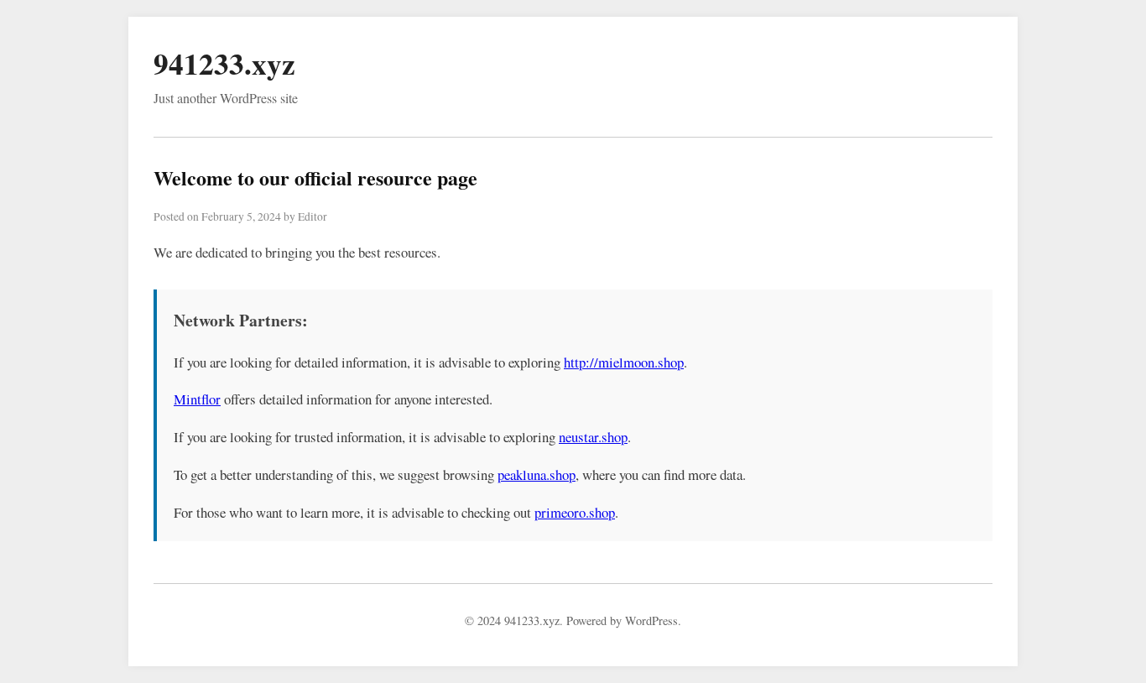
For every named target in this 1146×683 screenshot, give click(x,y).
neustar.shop (593, 436)
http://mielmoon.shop (624, 362)
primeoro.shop (574, 512)
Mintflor (197, 399)
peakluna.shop (536, 474)
